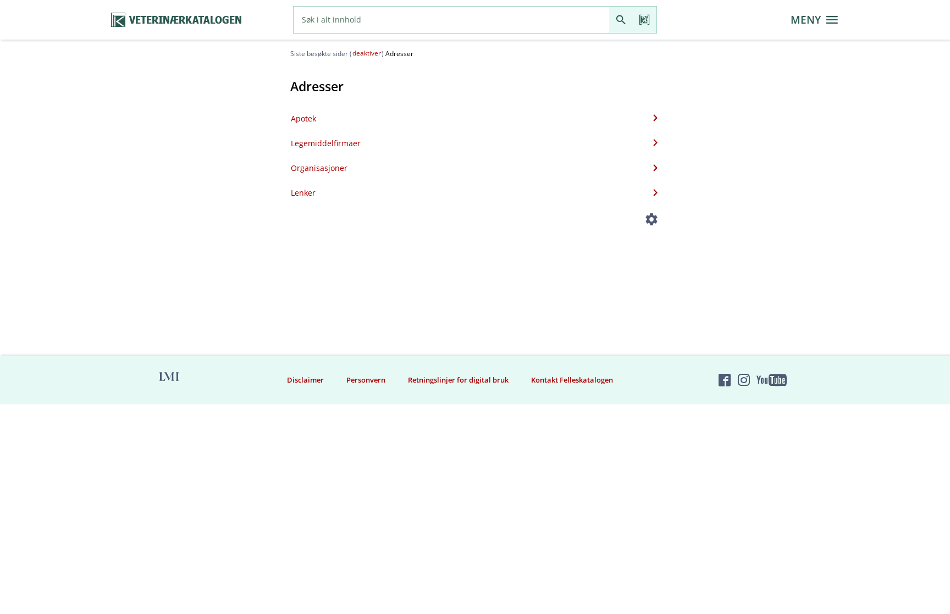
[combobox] (451, 20)
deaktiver (366, 53)
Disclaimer (305, 380)
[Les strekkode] (644, 20)
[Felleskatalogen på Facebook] (724, 380)
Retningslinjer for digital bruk (458, 380)
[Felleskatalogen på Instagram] (744, 380)
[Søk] (621, 20)
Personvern (365, 380)
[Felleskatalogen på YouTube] (771, 380)
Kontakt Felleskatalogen (572, 380)
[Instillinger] (652, 221)
